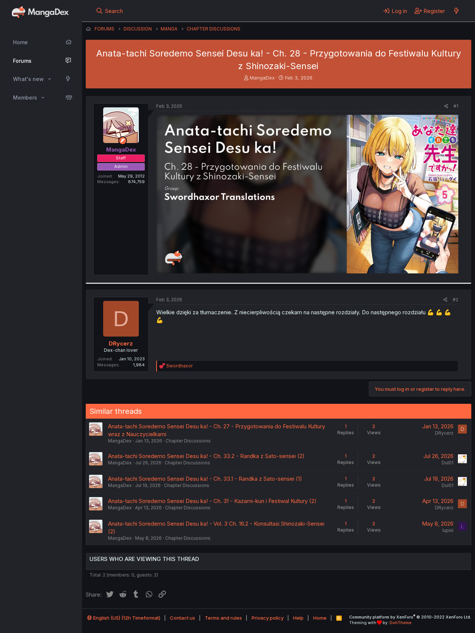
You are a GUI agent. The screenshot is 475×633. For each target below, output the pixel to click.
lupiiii (447, 530)
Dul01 (447, 462)
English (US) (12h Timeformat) (126, 618)
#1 (455, 106)
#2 (455, 299)
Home (20, 42)
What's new (28, 79)
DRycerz (121, 343)
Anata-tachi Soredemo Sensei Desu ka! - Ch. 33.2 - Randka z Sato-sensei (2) (206, 456)
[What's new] (456, 11)
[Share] (446, 106)
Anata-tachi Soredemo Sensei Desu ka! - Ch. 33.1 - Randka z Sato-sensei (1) (205, 478)
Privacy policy (268, 618)
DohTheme (401, 622)
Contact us (182, 618)
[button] (50, 79)
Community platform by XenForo (410, 617)
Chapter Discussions (188, 441)
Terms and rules (223, 618)
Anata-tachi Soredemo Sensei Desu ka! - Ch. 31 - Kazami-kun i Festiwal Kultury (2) (212, 500)
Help (298, 618)
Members (25, 97)
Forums (22, 61)
